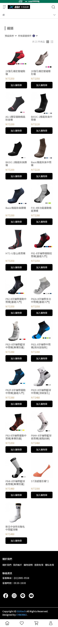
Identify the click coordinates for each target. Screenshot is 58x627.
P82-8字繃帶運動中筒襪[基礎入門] (15, 300)
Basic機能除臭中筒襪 (41, 164)
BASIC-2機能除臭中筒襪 (41, 118)
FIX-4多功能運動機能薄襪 (41, 209)
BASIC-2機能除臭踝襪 (16, 164)
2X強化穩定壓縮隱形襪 (41, 73)
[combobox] (10, 36)
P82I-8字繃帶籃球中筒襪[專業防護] (15, 346)
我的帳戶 (17, 564)
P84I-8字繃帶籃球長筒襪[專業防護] (15, 483)
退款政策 (38, 564)
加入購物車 (16, 85)
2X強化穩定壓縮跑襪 (15, 73)
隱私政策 (49, 564)
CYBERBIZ (21, 614)
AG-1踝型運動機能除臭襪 (15, 118)
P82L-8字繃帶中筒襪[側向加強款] (41, 346)
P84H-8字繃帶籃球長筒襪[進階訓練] (41, 437)
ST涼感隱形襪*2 (40, 481)
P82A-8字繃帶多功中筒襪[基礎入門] (41, 300)
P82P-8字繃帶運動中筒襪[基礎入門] (15, 391)
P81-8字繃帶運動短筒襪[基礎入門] (41, 255)
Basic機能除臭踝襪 (15, 207)
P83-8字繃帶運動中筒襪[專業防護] (15, 437)
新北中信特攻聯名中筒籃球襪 (15, 528)
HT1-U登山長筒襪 (15, 253)
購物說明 (28, 564)
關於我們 (6, 564)
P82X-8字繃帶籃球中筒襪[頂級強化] (41, 391)
